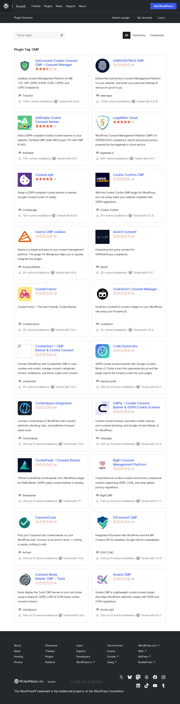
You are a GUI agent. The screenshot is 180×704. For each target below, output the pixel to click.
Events (111, 651)
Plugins (49, 656)
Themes (50, 651)
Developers (83, 656)
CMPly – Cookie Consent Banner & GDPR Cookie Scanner (136, 405)
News (17, 651)
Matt (142, 651)
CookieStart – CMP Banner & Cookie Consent (54, 348)
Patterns (50, 662)
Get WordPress (163, 6)
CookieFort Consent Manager (135, 289)
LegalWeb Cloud (125, 118)
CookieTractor (46, 289)
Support (81, 651)
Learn (79, 645)
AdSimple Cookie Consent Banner (48, 120)
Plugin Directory (23, 17)
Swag (112, 662)
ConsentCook (45, 517)
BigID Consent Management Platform (129, 462)
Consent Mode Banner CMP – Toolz (50, 576)
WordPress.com (149, 645)
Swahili (51, 681)
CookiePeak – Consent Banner (58, 460)
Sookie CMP (122, 574)
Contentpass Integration (53, 403)
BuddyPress (146, 662)
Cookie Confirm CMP (128, 175)
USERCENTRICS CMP (128, 60)
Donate (113, 656)
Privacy (18, 662)
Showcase (51, 645)
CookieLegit (44, 175)
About (17, 645)
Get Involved (114, 645)
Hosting (18, 656)
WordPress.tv (85, 662)
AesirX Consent (125, 232)
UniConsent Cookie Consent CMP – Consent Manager (56, 63)
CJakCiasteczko (125, 346)
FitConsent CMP (125, 517)
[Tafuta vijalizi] (61, 35)
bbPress (144, 656)
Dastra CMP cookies (50, 232)
